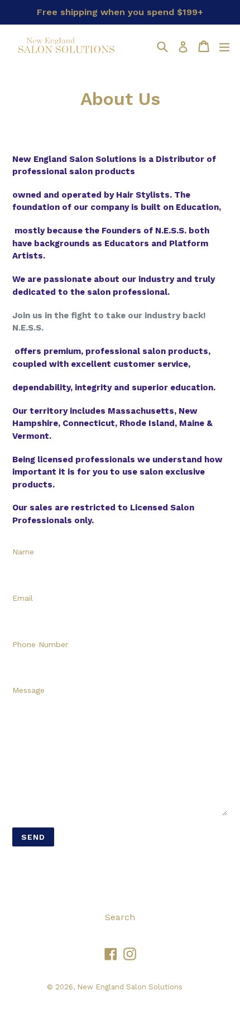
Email (22, 598)
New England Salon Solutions (130, 987)
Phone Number (40, 644)
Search (120, 917)
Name (23, 551)
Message (28, 690)
